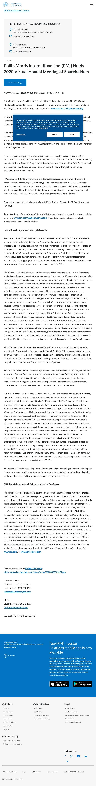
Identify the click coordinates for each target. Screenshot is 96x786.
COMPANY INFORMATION (74, 771)
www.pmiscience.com (31, 551)
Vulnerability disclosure (11, 740)
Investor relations (9, 722)
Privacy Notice (43, 128)
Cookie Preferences (73, 722)
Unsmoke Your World (41, 719)
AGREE (71, 134)
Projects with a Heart (41, 715)
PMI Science (38, 708)
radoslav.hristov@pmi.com (23, 36)
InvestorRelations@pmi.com (17, 591)
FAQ (24, 771)
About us (6, 708)
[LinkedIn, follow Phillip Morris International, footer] (86, 756)
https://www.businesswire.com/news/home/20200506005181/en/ (35, 572)
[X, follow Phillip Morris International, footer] (71, 756)
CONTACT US (52, 771)
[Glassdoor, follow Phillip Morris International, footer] (67, 761)
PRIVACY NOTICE (10, 771)
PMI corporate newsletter (12, 744)
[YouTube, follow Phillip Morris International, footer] (78, 756)
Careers (6, 729)
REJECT (54, 134)
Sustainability (8, 726)
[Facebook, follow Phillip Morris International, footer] (65, 756)
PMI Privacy (38, 712)
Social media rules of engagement (77, 715)
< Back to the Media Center (17, 10)
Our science (7, 719)
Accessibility (69, 719)
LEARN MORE (21, 134)
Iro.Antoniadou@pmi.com (16, 607)
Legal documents (71, 712)
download (14, 83)
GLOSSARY (36, 771)
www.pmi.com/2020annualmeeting (66, 108)
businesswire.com (33, 568)
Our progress (8, 715)
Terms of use (69, 708)
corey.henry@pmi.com (22, 51)
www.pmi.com (10, 551)
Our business (8, 712)
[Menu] (91, 4)
